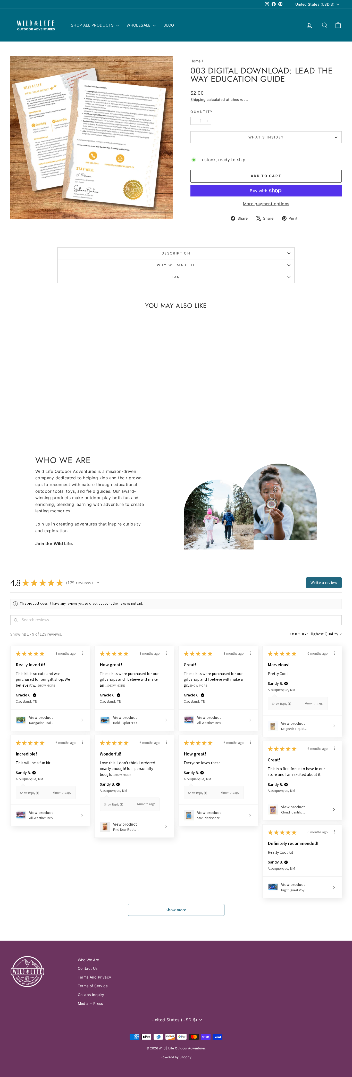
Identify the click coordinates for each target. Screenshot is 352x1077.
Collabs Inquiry (91, 994)
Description (176, 253)
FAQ (176, 277)
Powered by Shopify (176, 1057)
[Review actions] (82, 653)
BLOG (168, 25)
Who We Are (88, 960)
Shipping (197, 99)
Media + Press (90, 1003)
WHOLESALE (139, 25)
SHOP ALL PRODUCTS (93, 25)
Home (195, 61)
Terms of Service (93, 986)
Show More (46, 685)
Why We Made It (176, 265)
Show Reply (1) (281, 703)
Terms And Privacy (94, 977)
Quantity (201, 112)
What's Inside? (266, 137)
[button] (98, 583)
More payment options (266, 203)
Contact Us (88, 968)
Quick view (50, 395)
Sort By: (299, 634)
